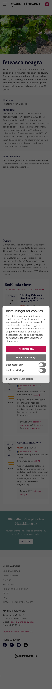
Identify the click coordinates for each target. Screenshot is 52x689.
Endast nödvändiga (26, 357)
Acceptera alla (26, 349)
